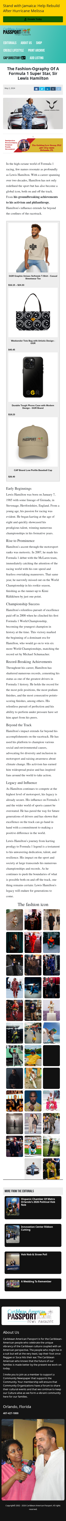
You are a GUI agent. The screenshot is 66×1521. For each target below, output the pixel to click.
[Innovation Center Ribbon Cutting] (12, 1234)
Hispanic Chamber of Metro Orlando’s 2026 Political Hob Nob (38, 1202)
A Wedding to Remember (36, 1281)
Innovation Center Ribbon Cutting (37, 1228)
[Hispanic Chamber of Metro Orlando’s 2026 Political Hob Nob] (12, 1206)
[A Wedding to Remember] (12, 1284)
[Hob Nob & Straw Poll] (12, 1261)
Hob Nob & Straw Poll (34, 1254)
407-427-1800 (10, 1413)
